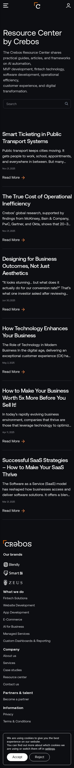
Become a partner (16, 699)
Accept (17, 757)
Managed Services (16, 634)
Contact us (11, 684)
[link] (37, 155)
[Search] (66, 103)
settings (50, 748)
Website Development (19, 605)
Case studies (12, 670)
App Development (16, 612)
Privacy (8, 714)
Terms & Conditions (17, 721)
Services (9, 663)
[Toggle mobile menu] (7, 5)
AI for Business (13, 626)
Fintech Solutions (15, 598)
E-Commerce (12, 619)
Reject (39, 757)
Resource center (15, 677)
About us (9, 656)
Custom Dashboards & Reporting (27, 641)
